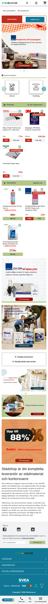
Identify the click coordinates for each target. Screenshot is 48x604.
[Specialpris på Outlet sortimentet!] (24, 441)
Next (43, 88)
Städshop (24, 559)
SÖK (30, 601)
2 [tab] (24, 71)
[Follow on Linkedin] (33, 530)
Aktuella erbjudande (24, 571)
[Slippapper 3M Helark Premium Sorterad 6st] (35, 118)
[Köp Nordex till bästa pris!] (24, 406)
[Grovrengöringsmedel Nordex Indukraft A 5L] (13, 232)
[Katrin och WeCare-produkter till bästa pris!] (24, 380)
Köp (13, 218)
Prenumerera (37, 542)
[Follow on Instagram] (19, 530)
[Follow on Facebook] (4, 530)
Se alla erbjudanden (35, 105)
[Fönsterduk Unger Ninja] (13, 154)
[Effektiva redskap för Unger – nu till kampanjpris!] (24, 46)
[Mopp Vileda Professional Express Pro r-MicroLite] (13, 118)
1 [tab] (21, 71)
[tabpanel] (24, 46)
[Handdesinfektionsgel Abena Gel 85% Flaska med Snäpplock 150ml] (35, 197)
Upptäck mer (35, 19)
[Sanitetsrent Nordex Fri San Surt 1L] (13, 197)
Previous (4, 88)
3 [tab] (27, 71)
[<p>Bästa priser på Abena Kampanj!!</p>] (24, 280)
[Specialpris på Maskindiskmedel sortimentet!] (24, 327)
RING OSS (22, 601)
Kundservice (24, 565)
